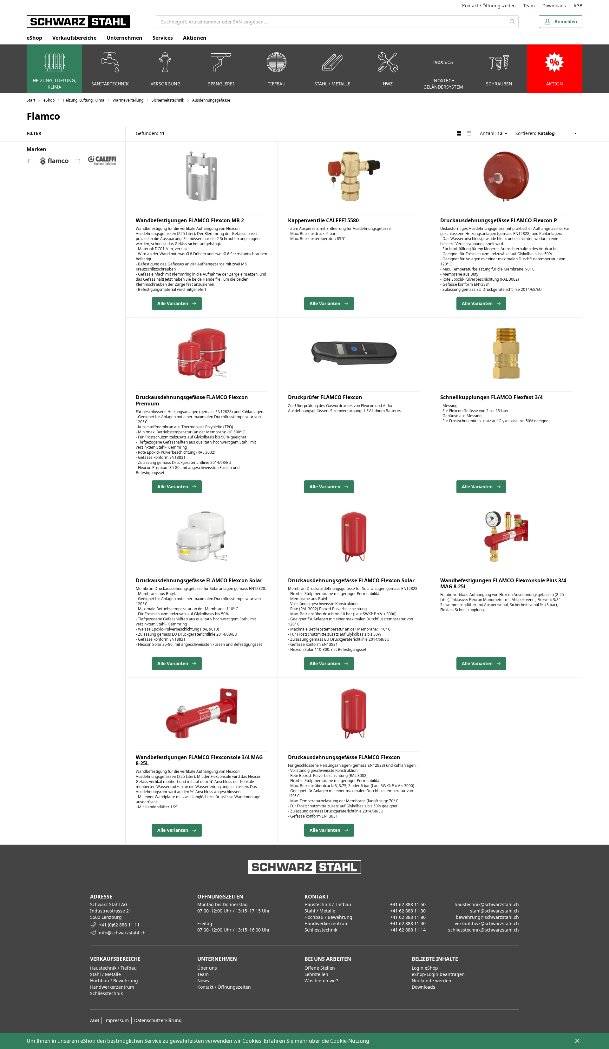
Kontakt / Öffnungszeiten (489, 6)
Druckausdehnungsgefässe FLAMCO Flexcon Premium (192, 400)
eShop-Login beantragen (438, 974)
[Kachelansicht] (459, 133)
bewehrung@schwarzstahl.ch (487, 917)
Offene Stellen (319, 968)
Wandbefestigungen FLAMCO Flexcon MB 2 (190, 220)
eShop (34, 37)
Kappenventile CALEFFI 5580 (323, 220)
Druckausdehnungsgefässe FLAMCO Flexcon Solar (199, 580)
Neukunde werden (431, 981)
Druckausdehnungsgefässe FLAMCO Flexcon (344, 757)
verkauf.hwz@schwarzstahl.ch (487, 923)
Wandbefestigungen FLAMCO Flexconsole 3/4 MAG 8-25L (199, 760)
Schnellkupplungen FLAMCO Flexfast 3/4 (491, 397)
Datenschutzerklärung (158, 1020)
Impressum (116, 1020)
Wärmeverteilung (128, 100)
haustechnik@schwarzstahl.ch (487, 904)
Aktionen (194, 37)
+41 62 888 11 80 (408, 917)
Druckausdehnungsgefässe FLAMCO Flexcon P (498, 220)
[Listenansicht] (469, 133)
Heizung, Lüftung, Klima (83, 100)
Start (31, 100)
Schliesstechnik (106, 993)
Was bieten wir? (321, 981)
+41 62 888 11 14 (408, 930)
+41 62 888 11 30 (408, 911)
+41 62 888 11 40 (408, 923)
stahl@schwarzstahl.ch (494, 911)
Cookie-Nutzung (349, 1040)
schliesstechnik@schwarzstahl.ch (483, 930)
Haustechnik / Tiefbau (113, 968)
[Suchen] (512, 21)
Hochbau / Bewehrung (114, 981)
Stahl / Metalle (105, 974)
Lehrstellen (316, 974)
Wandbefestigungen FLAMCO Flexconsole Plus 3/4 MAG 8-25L (503, 583)
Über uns (207, 968)
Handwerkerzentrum (112, 987)
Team (529, 6)
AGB (577, 6)
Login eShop (425, 968)
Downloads (554, 6)
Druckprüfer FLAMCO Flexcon (325, 397)
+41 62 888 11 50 (408, 904)
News (203, 981)
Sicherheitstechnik (168, 100)
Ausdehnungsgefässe (211, 100)
